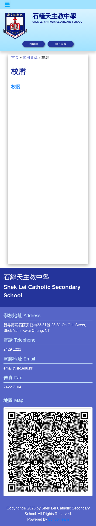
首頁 (15, 57)
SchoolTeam (58, 519)
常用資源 (30, 57)
